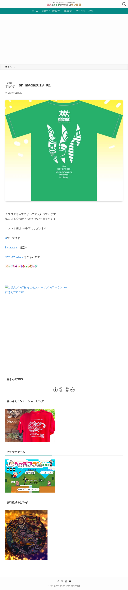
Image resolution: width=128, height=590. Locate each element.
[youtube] (72, 389)
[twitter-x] (61, 389)
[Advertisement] (64, 39)
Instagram (11, 247)
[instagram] (67, 389)
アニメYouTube (14, 257)
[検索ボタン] (124, 4)
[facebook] (55, 389)
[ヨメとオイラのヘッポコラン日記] (64, 4)
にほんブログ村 (14, 292)
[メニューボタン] (4, 4)
